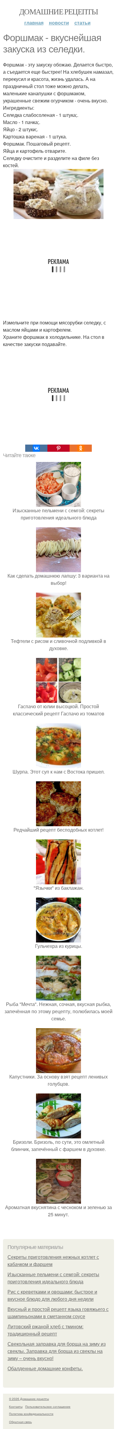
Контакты (15, 1406)
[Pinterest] (58, 448)
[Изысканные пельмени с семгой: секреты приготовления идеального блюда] (58, 503)
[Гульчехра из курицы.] (58, 938)
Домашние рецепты (58, 11)
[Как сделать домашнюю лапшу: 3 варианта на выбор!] (58, 568)
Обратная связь (20, 1422)
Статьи (82, 22)
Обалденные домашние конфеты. (45, 1368)
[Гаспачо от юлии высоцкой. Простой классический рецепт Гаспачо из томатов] (58, 699)
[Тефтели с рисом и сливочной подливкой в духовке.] (58, 633)
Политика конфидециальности (31, 1414)
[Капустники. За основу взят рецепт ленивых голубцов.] (58, 1069)
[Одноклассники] (81, 448)
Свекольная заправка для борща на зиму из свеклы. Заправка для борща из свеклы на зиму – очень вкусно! (57, 1351)
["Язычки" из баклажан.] (58, 880)
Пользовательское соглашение (47, 1406)
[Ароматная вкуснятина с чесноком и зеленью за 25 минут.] (58, 1200)
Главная (34, 22)
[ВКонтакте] (36, 448)
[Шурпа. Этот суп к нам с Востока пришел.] (58, 764)
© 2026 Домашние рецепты (29, 1399)
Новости (59, 22)
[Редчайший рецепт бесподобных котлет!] (58, 822)
